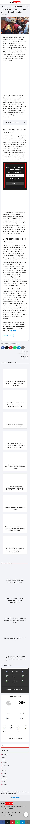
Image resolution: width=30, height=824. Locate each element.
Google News (15, 797)
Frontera (4, 768)
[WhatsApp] (15, 347)
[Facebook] (3, 347)
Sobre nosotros (19, 814)
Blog (3, 757)
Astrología (5, 754)
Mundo (4, 771)
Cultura (4, 760)
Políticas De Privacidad (14, 812)
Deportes (4, 762)
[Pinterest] (11, 347)
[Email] (23, 347)
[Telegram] (19, 347)
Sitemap (11, 815)
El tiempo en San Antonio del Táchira (15, 738)
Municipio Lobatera (8, 335)
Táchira (4, 781)
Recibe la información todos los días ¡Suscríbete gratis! (15, 169)
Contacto (4, 815)
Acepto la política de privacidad (15, 179)
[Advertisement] (15, 78)
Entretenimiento (6, 765)
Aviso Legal (4, 812)
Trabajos (4, 784)
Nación (4, 773)
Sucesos (4, 779)
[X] (7, 347)
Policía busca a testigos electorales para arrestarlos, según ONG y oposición (22, 355)
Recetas (4, 776)
